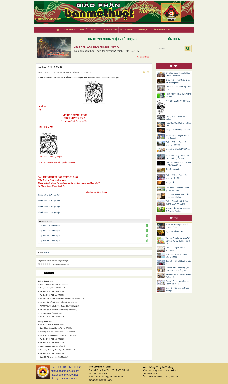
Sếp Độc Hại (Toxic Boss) (49, 284)
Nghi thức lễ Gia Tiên (174, 231)
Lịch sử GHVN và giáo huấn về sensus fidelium (177, 195)
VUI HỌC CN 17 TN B (47, 324)
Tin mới (174, 66)
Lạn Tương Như (45, 313)
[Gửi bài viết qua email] (139, 72)
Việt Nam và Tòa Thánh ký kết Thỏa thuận (178, 276)
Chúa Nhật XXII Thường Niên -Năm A (96, 46)
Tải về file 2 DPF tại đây (49, 200)
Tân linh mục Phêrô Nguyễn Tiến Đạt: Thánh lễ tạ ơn (177, 269)
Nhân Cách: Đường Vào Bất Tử (51, 328)
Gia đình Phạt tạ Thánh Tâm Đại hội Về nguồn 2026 (177, 157)
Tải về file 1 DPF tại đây (49, 195)
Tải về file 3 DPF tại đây (49, 206)
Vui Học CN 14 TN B (47, 353)
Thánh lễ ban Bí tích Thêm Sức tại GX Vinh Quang (177, 202)
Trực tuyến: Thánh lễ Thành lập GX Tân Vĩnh (177, 189)
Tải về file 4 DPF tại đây (49, 212)
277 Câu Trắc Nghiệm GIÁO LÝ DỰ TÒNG (177, 226)
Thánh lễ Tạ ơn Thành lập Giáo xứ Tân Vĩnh (176, 143)
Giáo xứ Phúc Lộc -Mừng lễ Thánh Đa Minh (177, 282)
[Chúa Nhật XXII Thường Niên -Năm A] (54, 48)
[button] (147, 225)
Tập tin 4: (50, 240)
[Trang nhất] (58, 30)
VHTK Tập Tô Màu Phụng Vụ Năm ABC (54, 335)
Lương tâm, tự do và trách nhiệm (176, 117)
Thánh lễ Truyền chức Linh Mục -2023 (177, 249)
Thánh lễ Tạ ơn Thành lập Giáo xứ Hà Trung (176, 176)
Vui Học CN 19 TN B (47, 291)
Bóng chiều (170, 182)
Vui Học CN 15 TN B (47, 342)
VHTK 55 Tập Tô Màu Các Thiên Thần (53, 309)
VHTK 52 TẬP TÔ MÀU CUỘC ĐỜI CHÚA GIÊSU (57, 299)
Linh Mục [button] (143, 29)
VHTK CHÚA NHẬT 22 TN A (178, 101)
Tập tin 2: (50, 230)
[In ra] (144, 72)
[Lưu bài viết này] (148, 72)
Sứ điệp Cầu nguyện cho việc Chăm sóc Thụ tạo (178, 209)
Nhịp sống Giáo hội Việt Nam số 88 (178, 150)
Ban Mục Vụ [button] (110, 29)
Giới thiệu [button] (69, 29)
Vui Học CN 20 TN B (47, 295)
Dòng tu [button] (95, 29)
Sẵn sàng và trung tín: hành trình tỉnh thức (177, 137)
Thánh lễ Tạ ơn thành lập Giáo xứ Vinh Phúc (178, 88)
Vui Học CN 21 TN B (47, 317)
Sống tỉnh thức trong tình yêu (178, 129)
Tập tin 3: (50, 235)
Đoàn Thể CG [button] (127, 29)
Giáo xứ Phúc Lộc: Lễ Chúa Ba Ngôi (177, 289)
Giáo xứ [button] (83, 29)
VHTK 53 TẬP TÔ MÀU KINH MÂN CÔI (53, 302)
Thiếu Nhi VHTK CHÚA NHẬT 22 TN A (178, 95)
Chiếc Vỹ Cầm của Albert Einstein (52, 332)
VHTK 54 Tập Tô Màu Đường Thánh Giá (54, 306)
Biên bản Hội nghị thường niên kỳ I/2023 (178, 262)
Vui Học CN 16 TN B (47, 339)
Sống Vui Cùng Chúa (47, 288)
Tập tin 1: (50, 225)
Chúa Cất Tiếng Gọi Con (48, 357)
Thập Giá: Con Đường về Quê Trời (178, 124)
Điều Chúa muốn (173, 169)
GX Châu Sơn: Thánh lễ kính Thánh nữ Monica (178, 74)
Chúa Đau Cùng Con (47, 346)
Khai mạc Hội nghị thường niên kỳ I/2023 (177, 255)
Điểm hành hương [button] (161, 29)
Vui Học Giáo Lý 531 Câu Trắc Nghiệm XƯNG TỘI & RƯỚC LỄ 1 (178, 241)
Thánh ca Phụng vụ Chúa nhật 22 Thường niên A (178, 163)
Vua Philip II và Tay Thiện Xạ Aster (52, 350)
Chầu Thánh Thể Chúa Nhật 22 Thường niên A (178, 81)
